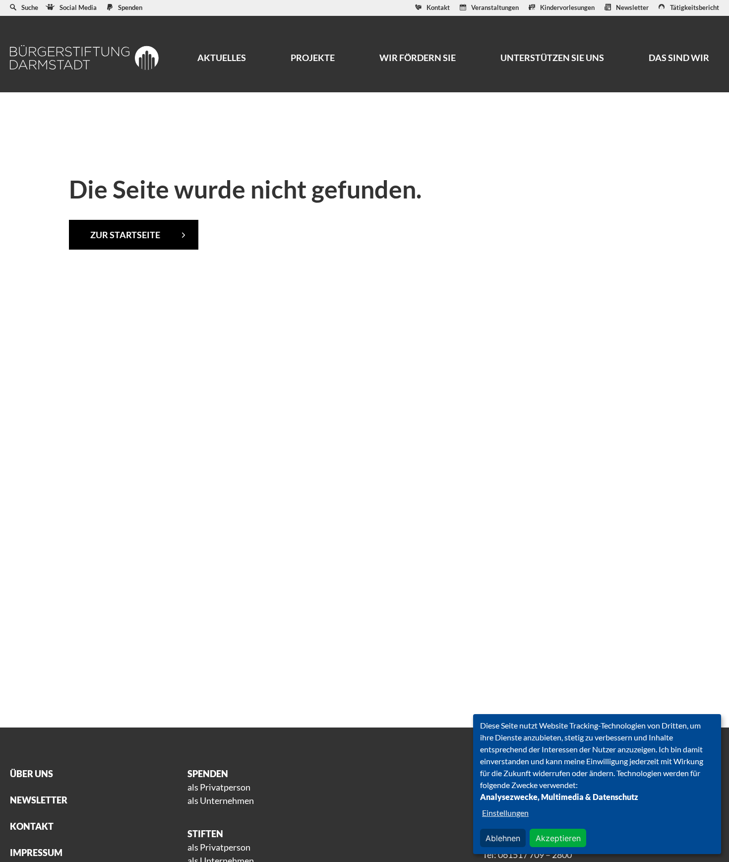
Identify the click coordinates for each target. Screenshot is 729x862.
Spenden (130, 7)
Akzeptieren (558, 838)
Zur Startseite (125, 234)
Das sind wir (679, 57)
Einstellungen (505, 812)
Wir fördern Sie (417, 57)
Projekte (313, 57)
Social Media (78, 7)
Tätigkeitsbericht (694, 7)
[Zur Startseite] (84, 57)
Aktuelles (221, 57)
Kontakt (438, 7)
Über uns (31, 773)
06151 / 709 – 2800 (535, 854)
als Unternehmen (220, 800)
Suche (29, 7)
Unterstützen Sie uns (552, 57)
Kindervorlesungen (567, 7)
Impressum (36, 852)
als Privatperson (218, 787)
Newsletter (632, 7)
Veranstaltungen (495, 7)
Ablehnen (503, 838)
